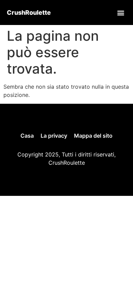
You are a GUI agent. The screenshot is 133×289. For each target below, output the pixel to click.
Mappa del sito (93, 135)
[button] (120, 12)
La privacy (54, 135)
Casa (27, 135)
